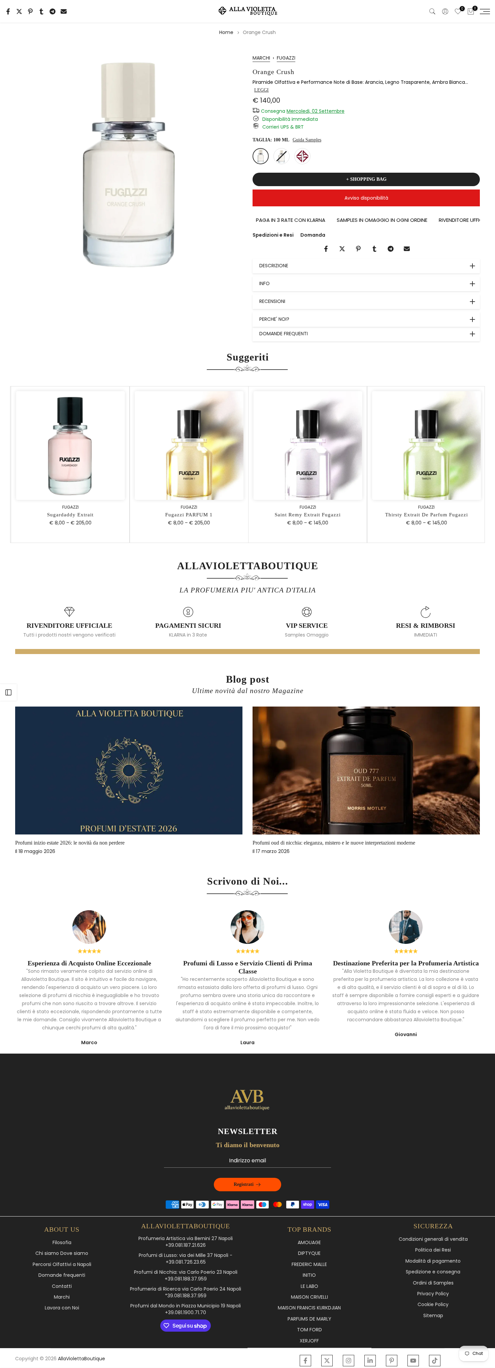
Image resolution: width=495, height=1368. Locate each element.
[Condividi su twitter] (19, 11)
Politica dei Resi (433, 1250)
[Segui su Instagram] (348, 1360)
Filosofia (62, 1242)
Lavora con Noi (62, 1308)
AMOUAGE (309, 1242)
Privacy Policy (433, 1294)
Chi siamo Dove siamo (61, 1253)
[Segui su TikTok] (434, 1360)
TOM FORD (309, 1330)
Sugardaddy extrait (69, 514)
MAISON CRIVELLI (309, 1297)
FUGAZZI (286, 58)
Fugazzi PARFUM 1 (188, 514)
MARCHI (261, 58)
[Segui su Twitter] (327, 1360)
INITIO (309, 1275)
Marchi (62, 1297)
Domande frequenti (61, 1275)
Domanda (312, 235)
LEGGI (261, 90)
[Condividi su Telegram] (53, 11)
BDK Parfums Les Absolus (305, 842)
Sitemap (433, 1315)
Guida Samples (307, 139)
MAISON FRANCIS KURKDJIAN (309, 1308)
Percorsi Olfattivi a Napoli (62, 1264)
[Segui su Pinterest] (391, 1360)
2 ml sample (302, 156)
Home (226, 32)
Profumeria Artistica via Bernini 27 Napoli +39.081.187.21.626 (185, 1242)
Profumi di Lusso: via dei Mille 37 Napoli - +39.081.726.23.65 (185, 1258)
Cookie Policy (433, 1304)
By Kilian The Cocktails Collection (76, 842)
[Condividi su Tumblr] (41, 11)
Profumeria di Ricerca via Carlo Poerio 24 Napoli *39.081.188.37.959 (185, 1292)
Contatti (62, 1286)
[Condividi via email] (64, 11)
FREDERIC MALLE (309, 1264)
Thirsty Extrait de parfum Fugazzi (425, 514)
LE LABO (309, 1286)
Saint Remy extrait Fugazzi (307, 514)
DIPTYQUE (309, 1253)
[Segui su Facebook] (305, 1360)
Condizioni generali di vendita (433, 1239)
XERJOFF (309, 1341)
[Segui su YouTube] (413, 1360)
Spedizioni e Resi (273, 235)
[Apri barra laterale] (8, 692)
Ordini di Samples (433, 1283)
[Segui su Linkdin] (370, 1360)
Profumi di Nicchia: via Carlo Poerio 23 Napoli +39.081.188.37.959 (185, 1275)
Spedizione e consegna (433, 1272)
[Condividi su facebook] (8, 11)
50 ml (281, 156)
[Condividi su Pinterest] (30, 11)
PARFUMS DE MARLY (309, 1319)
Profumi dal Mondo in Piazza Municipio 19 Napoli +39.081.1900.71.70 (185, 1309)
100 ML (261, 156)
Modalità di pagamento (433, 1261)
